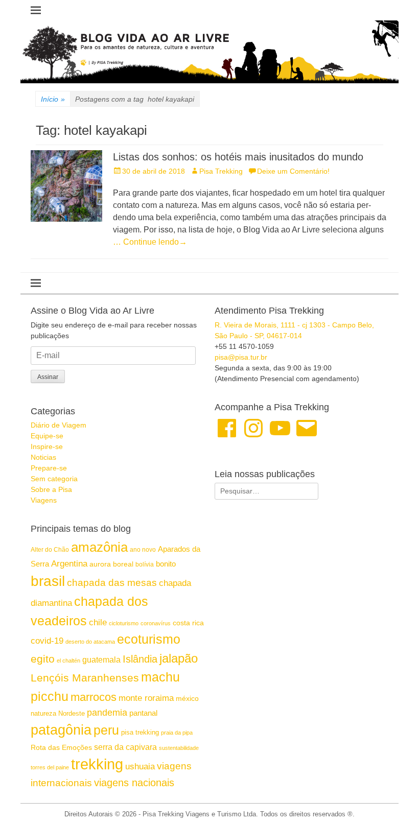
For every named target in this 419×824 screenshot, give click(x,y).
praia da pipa (177, 732)
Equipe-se (47, 436)
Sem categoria (54, 479)
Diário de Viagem (58, 425)
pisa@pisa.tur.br (241, 357)
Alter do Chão (50, 549)
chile (98, 622)
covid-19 (47, 640)
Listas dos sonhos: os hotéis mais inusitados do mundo (238, 156)
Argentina (69, 563)
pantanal (143, 713)
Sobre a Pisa (51, 489)
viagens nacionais (134, 782)
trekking (97, 764)
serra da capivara (125, 746)
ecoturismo (148, 639)
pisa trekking (140, 732)
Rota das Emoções (61, 747)
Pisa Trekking (221, 171)
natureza (43, 713)
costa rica (188, 623)
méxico (187, 698)
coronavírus (156, 623)
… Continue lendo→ (150, 242)
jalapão (178, 658)
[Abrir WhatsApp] (393, 798)
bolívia (144, 564)
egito (43, 659)
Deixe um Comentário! (293, 171)
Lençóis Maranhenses (85, 678)
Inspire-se (47, 446)
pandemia (107, 713)
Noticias (43, 457)
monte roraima (146, 698)
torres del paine (50, 767)
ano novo (143, 549)
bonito (166, 563)
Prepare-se (49, 468)
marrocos (94, 697)
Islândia (140, 659)
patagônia (61, 730)
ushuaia (140, 766)
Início (53, 99)
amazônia (99, 547)
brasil (48, 581)
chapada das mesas (112, 582)
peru (106, 730)
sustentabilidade (179, 748)
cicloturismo (123, 623)
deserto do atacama (90, 642)
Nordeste (71, 713)
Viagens (44, 500)
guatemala (101, 659)
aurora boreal (111, 564)
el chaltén (68, 660)
